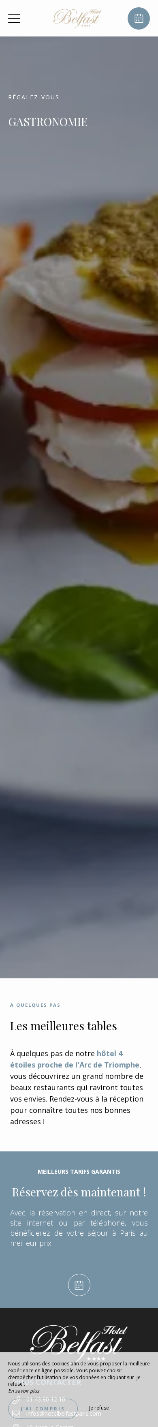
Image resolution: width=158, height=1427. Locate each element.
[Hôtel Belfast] (78, 18)
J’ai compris (43, 1409)
